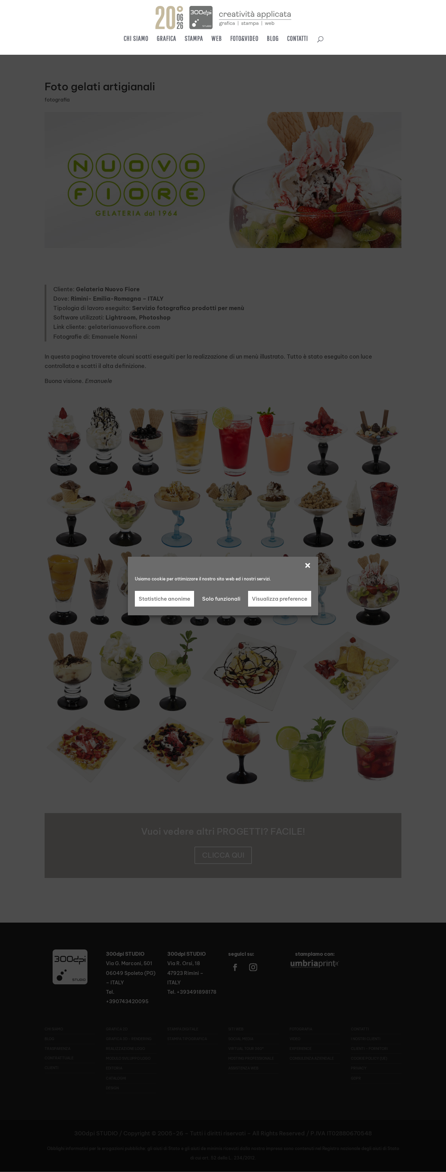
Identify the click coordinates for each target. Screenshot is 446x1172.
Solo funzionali (221, 598)
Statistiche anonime (164, 598)
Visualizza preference (279, 598)
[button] (307, 565)
